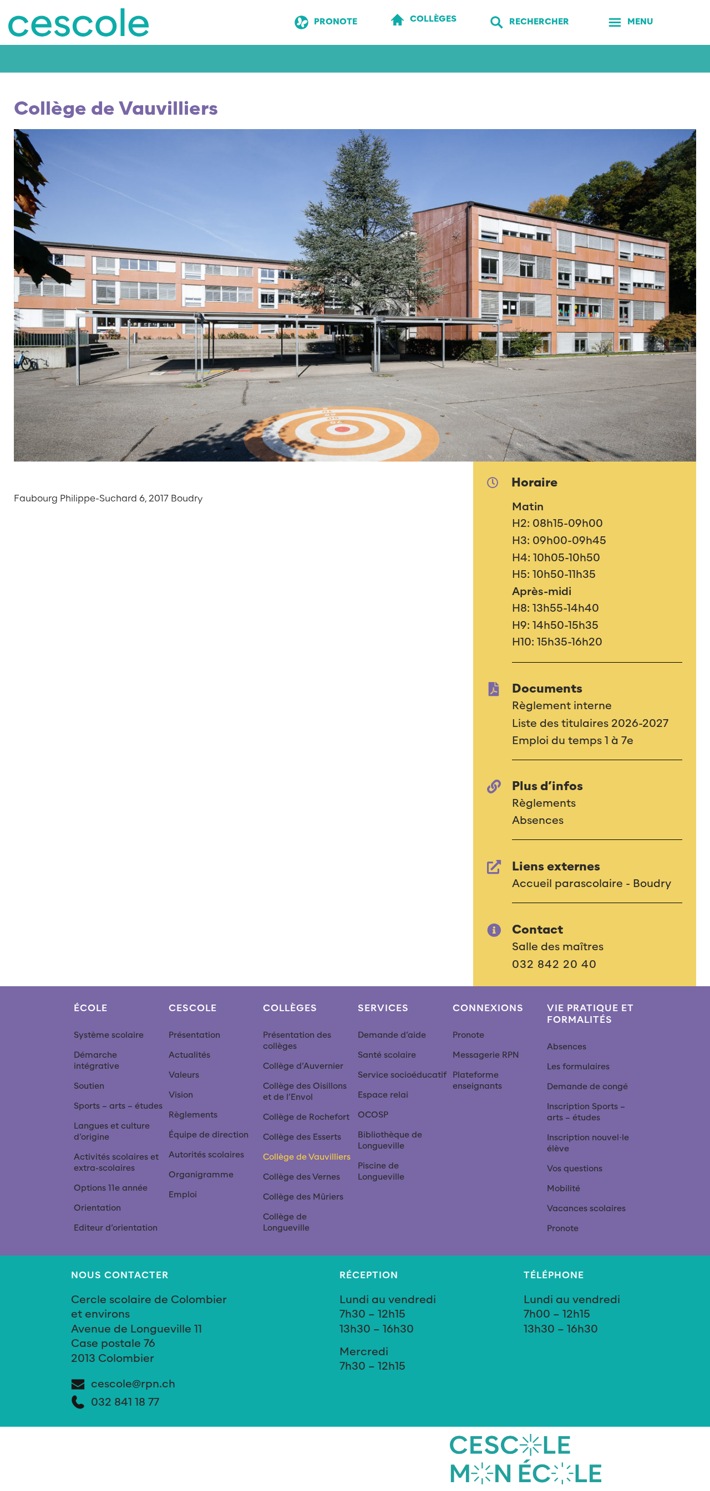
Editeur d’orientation (116, 1228)
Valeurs (184, 1075)
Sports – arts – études (118, 1106)
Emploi (183, 1195)
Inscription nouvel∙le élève (588, 1143)
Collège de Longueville (286, 1222)
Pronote (468, 1035)
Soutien (89, 1086)
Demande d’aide (392, 1035)
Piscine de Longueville (381, 1171)
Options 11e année (111, 1188)
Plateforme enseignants (477, 1080)
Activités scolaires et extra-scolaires (116, 1162)
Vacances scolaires (586, 1209)
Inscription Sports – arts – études (586, 1112)
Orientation (97, 1208)
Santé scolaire (387, 1055)
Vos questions (574, 1169)
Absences (566, 1047)
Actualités (189, 1055)
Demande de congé (587, 1087)
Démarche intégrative (96, 1060)
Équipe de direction (208, 1135)
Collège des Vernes (301, 1177)
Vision (181, 1095)
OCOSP (373, 1115)
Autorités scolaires (206, 1155)
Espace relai (383, 1095)
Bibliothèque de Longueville (390, 1140)
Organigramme (201, 1175)
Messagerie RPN (486, 1055)
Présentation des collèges (297, 1041)
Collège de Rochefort (306, 1117)
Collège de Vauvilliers (307, 1157)
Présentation (194, 1035)
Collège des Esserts (302, 1137)
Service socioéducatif (402, 1075)
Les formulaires (578, 1067)
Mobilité (563, 1189)
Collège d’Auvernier (303, 1066)
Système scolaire (109, 1035)
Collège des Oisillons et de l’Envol (305, 1091)
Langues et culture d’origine (112, 1131)
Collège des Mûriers (303, 1197)
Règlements (193, 1115)
